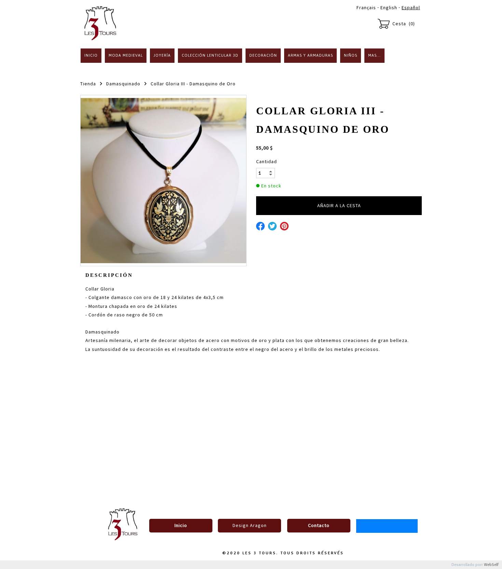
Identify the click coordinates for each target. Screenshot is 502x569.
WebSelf (491, 564)
